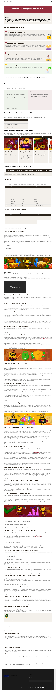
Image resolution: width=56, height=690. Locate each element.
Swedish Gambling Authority (34, 626)
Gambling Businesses (10, 628)
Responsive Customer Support (50, 170)
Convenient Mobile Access (29, 170)
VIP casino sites (38, 536)
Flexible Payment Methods (39, 170)
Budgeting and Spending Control (12, 626)
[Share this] (22, 687)
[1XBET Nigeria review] (6, 675)
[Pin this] (28, 687)
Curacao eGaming (32, 628)
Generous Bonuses (19, 170)
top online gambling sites (24, 234)
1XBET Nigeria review (13, 675)
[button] (52, 2)
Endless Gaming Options (10, 170)
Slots (30, 674)
